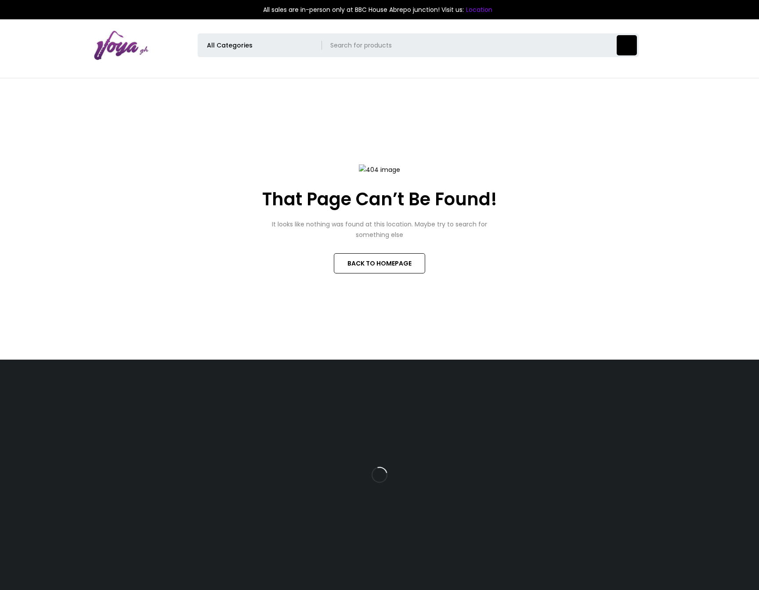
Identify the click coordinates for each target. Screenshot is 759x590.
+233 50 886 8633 (138, 504)
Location (479, 9)
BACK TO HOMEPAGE (379, 263)
